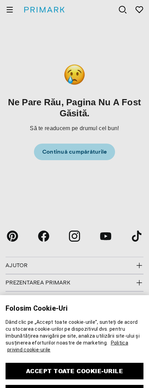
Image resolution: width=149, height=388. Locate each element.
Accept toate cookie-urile (74, 356)
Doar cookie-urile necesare (74, 378)
